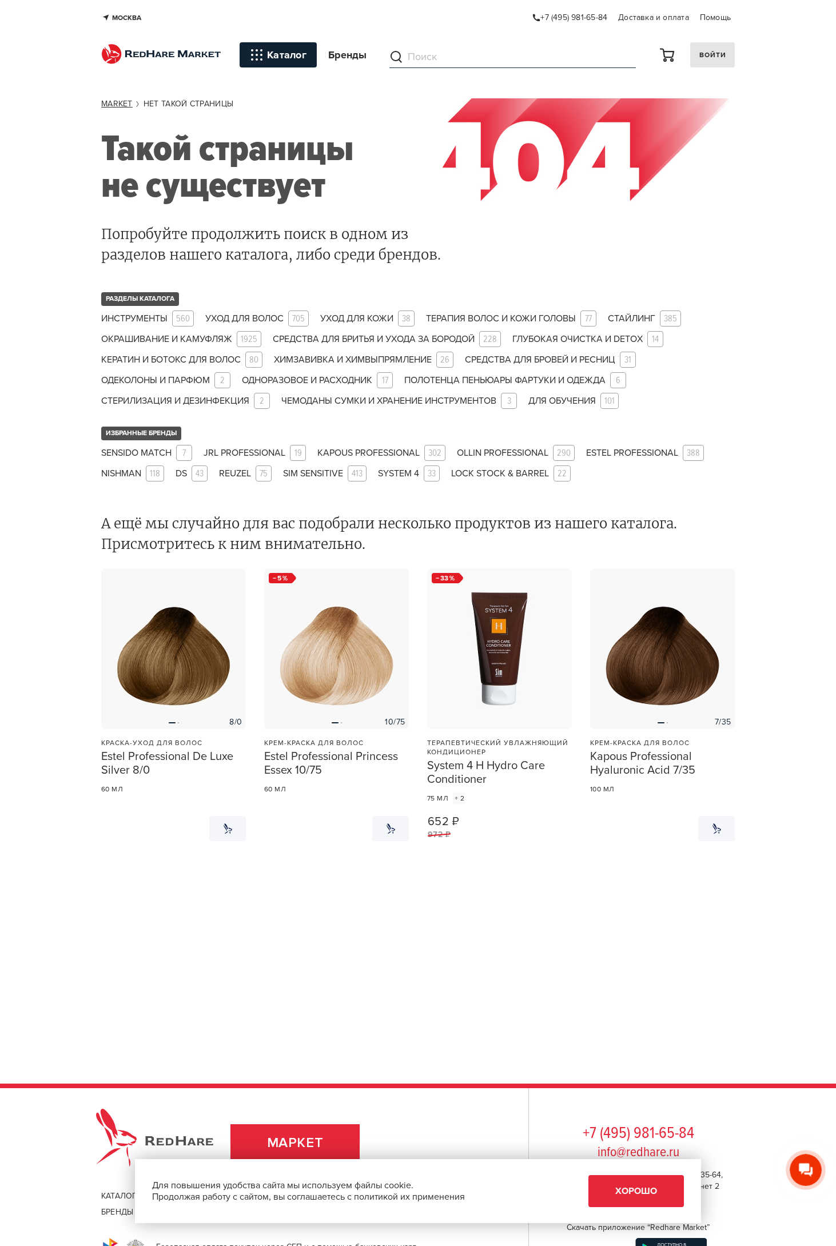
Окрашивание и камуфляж (179, 339)
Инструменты (145, 319)
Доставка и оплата (653, 17)
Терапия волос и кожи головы (509, 319)
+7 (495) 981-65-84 (638, 1134)
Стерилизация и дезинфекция (182, 401)
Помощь (715, 17)
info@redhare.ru (638, 1152)
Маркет (295, 1142)
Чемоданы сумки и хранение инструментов (396, 401)
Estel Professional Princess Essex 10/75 (331, 763)
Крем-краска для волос (314, 743)
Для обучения (571, 401)
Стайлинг (642, 319)
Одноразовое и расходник (315, 381)
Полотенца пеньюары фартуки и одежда (512, 381)
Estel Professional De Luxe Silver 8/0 (167, 763)
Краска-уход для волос (151, 743)
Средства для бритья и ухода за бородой (385, 339)
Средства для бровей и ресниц (548, 360)
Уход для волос (255, 319)
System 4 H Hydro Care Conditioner (486, 772)
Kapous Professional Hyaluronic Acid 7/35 (642, 763)
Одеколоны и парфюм (163, 381)
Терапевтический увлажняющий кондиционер (497, 747)
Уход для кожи (365, 319)
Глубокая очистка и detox (585, 339)
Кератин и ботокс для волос (179, 360)
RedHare (165, 1142)
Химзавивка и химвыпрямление (361, 360)
